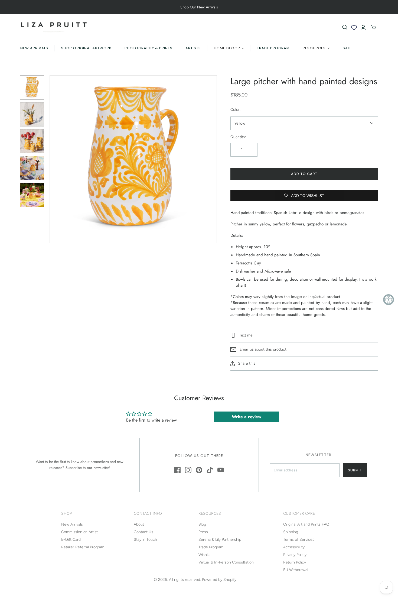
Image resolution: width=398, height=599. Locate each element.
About (139, 524)
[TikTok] (210, 470)
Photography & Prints (148, 48)
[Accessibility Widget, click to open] (388, 299)
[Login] (363, 27)
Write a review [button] (246, 417)
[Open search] (345, 27)
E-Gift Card (71, 539)
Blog (202, 524)
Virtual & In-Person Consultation (226, 562)
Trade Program (273, 48)
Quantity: (238, 137)
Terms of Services (298, 539)
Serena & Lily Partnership (219, 539)
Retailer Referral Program (82, 547)
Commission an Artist (79, 532)
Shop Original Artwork (86, 48)
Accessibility (294, 547)
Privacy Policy (294, 554)
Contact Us (143, 532)
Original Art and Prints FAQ (306, 524)
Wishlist (205, 554)
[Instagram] (188, 470)
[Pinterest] (199, 470)
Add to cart (304, 173)
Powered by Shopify (219, 579)
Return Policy (294, 562)
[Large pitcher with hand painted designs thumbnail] (32, 87)
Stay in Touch (145, 539)
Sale (347, 48)
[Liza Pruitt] (54, 27)
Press (203, 532)
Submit (355, 470)
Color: (235, 109)
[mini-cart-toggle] (373, 27)
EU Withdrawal (295, 570)
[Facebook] (177, 470)
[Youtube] (220, 470)
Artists (193, 48)
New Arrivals (34, 48)
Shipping (290, 532)
